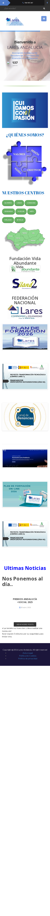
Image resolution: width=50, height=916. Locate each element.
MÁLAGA (8, 220)
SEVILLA (20, 220)
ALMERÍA (8, 203)
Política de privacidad (27, 658)
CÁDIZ (19, 203)
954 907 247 (29, 3)
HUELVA (21, 211)
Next (43, 337)
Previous (7, 337)
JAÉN (32, 211)
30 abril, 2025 (26, 607)
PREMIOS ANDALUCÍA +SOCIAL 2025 (25, 601)
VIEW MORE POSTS (25, 624)
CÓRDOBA (31, 203)
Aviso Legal (28, 653)
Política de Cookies (28, 656)
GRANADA (8, 211)
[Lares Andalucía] (14, 21)
